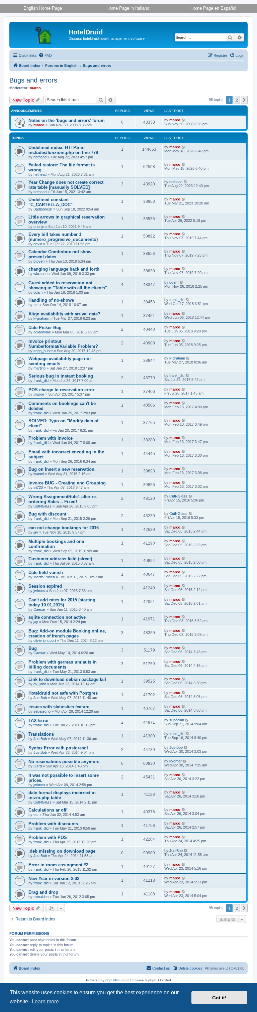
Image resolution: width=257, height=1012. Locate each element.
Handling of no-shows (51, 300)
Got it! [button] (219, 997)
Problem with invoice (50, 438)
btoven (39, 261)
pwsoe (38, 394)
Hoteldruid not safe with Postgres (63, 693)
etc (35, 305)
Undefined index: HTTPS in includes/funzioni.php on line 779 (63, 150)
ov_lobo (39, 684)
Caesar (39, 609)
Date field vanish (45, 572)
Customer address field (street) (60, 558)
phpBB (110, 980)
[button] (244, 100)
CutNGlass (42, 506)
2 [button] (237, 100)
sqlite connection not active (57, 617)
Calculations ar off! (48, 810)
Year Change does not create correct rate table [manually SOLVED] (65, 185)
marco (35, 88)
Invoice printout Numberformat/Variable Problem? (63, 344)
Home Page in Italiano (127, 8)
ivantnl (38, 474)
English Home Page (42, 8)
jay (35, 532)
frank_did (176, 300)
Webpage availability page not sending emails (59, 361)
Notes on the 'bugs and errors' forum (66, 120)
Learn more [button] (45, 1001)
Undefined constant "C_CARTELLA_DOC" (50, 202)
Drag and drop (43, 892)
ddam (37, 292)
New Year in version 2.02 (53, 878)
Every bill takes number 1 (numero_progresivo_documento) (63, 237)
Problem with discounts (53, 823)
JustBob (40, 698)
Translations (41, 734)
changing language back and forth (63, 269)
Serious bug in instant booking (60, 376)
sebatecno (42, 711)
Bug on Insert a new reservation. (62, 469)
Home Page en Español (213, 8)
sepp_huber (43, 351)
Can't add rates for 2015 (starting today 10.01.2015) (61, 602)
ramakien (41, 897)
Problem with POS (47, 837)
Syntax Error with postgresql (58, 747)
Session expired (45, 586)
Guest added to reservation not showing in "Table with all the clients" (67, 285)
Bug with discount (47, 514)
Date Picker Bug (45, 327)
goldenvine (42, 332)
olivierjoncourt (44, 640)
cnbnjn (38, 227)
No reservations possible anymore (63, 761)
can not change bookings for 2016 (63, 527)
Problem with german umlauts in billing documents (62, 665)
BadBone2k (42, 209)
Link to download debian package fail (67, 679)
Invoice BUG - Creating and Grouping (67, 482)
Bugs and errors (33, 80)
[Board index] (40, 34)
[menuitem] (45, 55)
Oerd (37, 766)
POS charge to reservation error (61, 389)
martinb (39, 368)
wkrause (40, 274)
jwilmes (39, 591)
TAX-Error (38, 720)
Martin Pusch (44, 577)
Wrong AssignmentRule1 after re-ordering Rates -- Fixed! (62, 499)
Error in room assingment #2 (58, 864)
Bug (32, 648)
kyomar (175, 761)
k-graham (41, 318)
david (37, 244)
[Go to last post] (183, 120)
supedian (176, 720)
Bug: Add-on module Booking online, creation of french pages (67, 633)
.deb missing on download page (61, 851)
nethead (40, 157)
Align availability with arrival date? (64, 313)
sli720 (38, 487)
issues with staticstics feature (58, 706)
